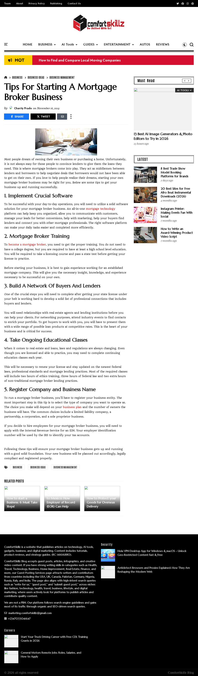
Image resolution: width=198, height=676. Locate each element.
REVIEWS (162, 44)
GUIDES (89, 44)
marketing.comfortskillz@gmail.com (30, 613)
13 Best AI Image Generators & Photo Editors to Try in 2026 (163, 136)
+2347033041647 (19, 618)
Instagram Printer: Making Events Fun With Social (176, 212)
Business (17, 77)
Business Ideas (36, 77)
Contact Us (74, 3)
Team (7, 3)
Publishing (56, 3)
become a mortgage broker (27, 244)
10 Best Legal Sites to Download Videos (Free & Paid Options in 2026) (93, 61)
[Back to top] (188, 666)
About (19, 3)
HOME (27, 44)
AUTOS (145, 44)
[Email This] (62, 116)
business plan (72, 407)
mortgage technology (100, 208)
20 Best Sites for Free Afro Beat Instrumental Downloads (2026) (176, 192)
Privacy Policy (37, 3)
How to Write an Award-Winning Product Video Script (177, 232)
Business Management (62, 77)
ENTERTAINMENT (117, 44)
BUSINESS (45, 44)
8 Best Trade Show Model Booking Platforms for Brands (174, 172)
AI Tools (68, 44)
